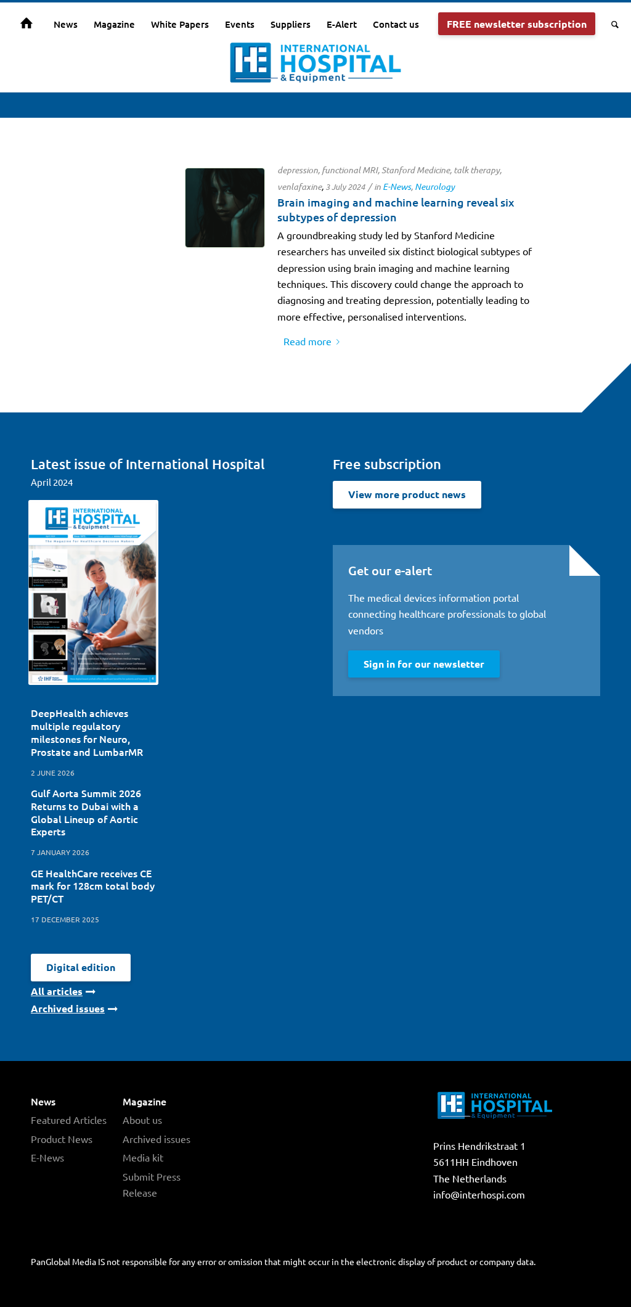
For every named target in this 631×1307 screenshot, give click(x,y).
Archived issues (156, 1139)
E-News (397, 186)
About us (142, 1119)
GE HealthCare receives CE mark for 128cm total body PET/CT (93, 886)
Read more (307, 341)
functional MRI (350, 170)
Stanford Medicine (415, 170)
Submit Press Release (152, 1184)
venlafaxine (299, 186)
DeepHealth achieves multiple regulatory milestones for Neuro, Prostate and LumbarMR (87, 732)
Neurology (435, 186)
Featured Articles (69, 1119)
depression (297, 170)
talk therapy (477, 170)
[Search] (611, 24)
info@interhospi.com (479, 1194)
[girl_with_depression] (225, 208)
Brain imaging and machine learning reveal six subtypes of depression (396, 209)
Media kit (143, 1157)
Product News (61, 1139)
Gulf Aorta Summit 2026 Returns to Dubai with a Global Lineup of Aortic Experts (86, 812)
